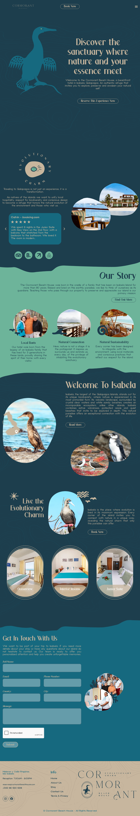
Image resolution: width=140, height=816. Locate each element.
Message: (7, 706)
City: (46, 691)
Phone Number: (52, 676)
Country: (7, 691)
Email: (6, 676)
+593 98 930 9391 (12, 788)
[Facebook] (11, 798)
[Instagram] (5, 798)
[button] (136, 6)
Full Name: (8, 662)
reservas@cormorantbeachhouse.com (19, 785)
